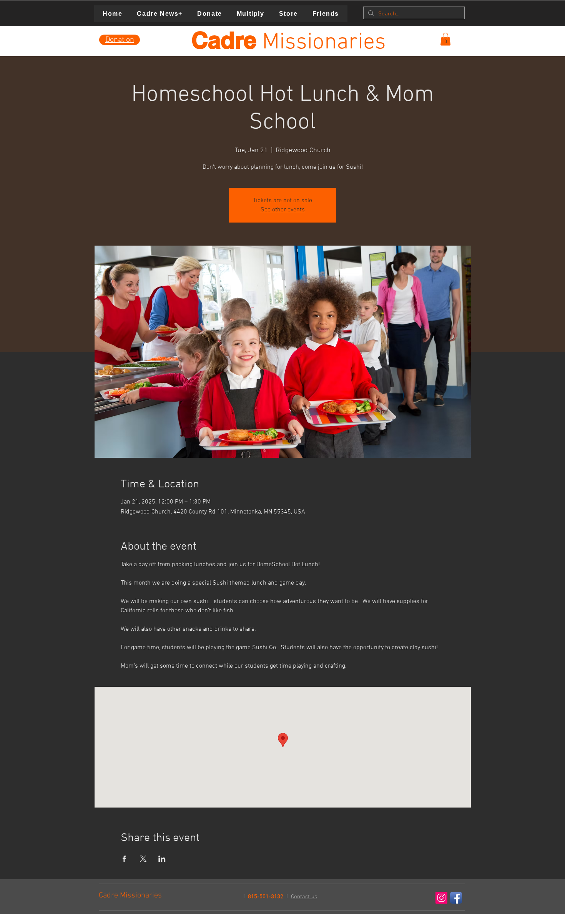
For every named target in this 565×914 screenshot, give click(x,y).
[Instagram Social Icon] (441, 898)
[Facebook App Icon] (456, 898)
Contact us (304, 896)
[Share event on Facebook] (124, 859)
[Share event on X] (143, 859)
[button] (445, 39)
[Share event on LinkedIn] (162, 859)
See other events (283, 210)
